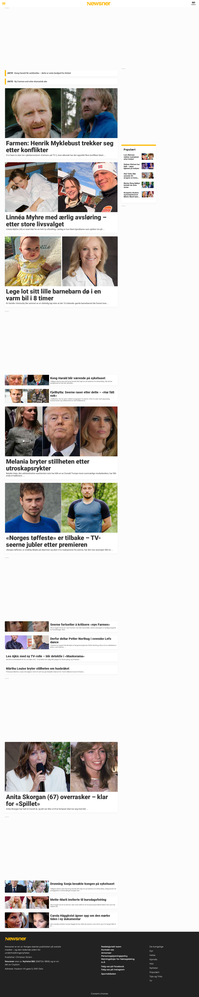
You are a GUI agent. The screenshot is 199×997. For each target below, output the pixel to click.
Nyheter (153, 968)
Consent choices (99, 993)
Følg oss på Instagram (113, 969)
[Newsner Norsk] (98, 3)
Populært (154, 972)
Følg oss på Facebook (112, 966)
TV (150, 980)
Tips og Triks (155, 976)
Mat (151, 963)
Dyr (151, 951)
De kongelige (156, 946)
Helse (152, 955)
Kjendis (153, 959)
